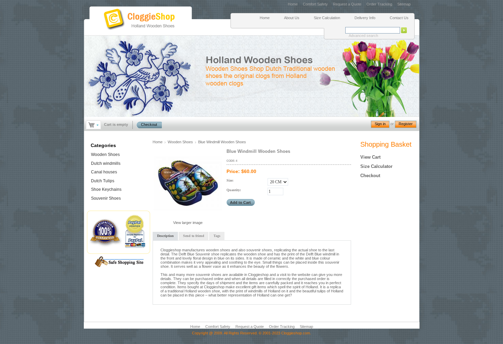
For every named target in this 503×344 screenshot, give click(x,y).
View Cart (370, 157)
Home (293, 4)
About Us (291, 18)
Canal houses (104, 172)
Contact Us (399, 18)
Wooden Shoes (180, 142)
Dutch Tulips (102, 180)
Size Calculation (327, 18)
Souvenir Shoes (106, 198)
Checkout (149, 124)
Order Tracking (379, 4)
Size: (230, 180)
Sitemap (404, 4)
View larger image (188, 223)
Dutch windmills (105, 163)
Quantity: (234, 190)
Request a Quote (347, 4)
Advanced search (363, 36)
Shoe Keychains (106, 189)
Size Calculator (376, 166)
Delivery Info (364, 18)
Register (406, 124)
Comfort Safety (316, 4)
